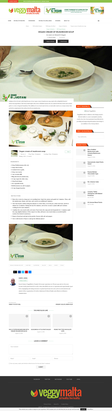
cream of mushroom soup (16, 265)
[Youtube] (94, 20)
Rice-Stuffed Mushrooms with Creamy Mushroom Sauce (39, 1)
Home (9, 20)
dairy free (28, 265)
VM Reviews (31, 20)
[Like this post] (15, 272)
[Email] (96, 20)
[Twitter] (91, 20)
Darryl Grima (52, 37)
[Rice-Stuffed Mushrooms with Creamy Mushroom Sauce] (19, 320)
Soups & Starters (63, 26)
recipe (56, 265)
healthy (44, 265)
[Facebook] (89, 20)
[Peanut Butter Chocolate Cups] (63, 320)
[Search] (101, 20)
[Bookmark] (103, 20)
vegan (61, 265)
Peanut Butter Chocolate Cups (93, 173)
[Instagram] (92, 20)
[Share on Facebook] (19, 272)
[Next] (22, 1)
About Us (66, 20)
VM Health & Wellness (45, 20)
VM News (57, 20)
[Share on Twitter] (22, 272)
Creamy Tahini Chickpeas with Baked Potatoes (95, 193)
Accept (83, 409)
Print (68, 151)
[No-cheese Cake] (81, 184)
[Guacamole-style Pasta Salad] (41, 320)
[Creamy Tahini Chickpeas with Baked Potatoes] (81, 194)
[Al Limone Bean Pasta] (81, 205)
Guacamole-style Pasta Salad (41, 329)
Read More (90, 409)
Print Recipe (64, 41)
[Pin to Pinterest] (26, 272)
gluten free (36, 265)
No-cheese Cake (93, 182)
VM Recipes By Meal (50, 26)
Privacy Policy (47, 404)
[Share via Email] (30, 272)
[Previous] (20, 1)
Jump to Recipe (50, 41)
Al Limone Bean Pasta (95, 202)
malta (50, 265)
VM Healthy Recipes (19, 20)
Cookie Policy (64, 404)
